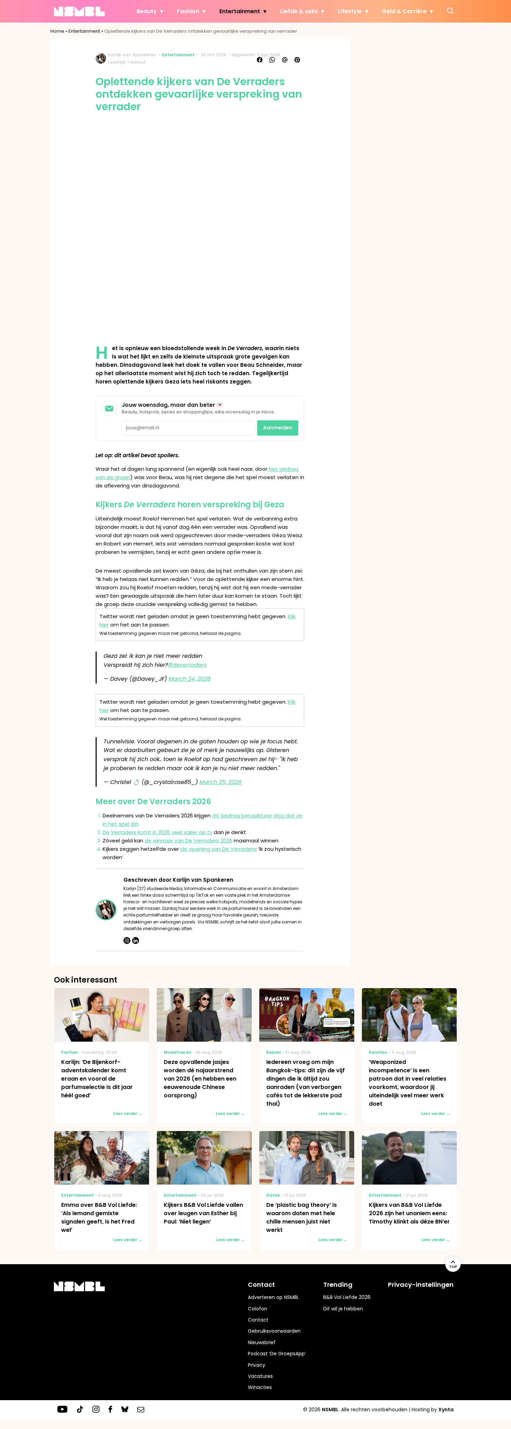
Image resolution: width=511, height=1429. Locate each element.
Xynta (446, 1409)
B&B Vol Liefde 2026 (347, 1297)
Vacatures (260, 1376)
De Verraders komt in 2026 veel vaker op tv (157, 832)
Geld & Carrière (404, 11)
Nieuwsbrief (262, 1342)
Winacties (260, 1387)
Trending (337, 1284)
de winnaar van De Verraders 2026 (188, 840)
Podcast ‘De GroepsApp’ (277, 1353)
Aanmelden (277, 427)
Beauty (147, 11)
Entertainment (239, 11)
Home (57, 31)
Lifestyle (350, 11)
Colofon (257, 1308)
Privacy (256, 1365)
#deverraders (187, 665)
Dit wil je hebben (343, 1308)
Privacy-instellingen (421, 1284)
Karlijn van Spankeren (132, 55)
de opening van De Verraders (218, 849)
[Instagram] (126, 940)
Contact (258, 1319)
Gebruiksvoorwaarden (274, 1330)
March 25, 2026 (221, 782)
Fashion (188, 11)
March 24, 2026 (190, 679)
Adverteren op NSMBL (273, 1297)
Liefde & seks (299, 11)
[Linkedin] (135, 940)
